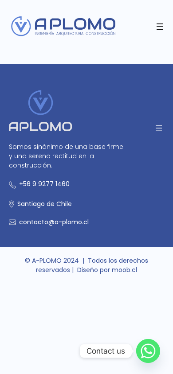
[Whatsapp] (148, 351)
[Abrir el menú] (159, 26)
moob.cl (124, 269)
